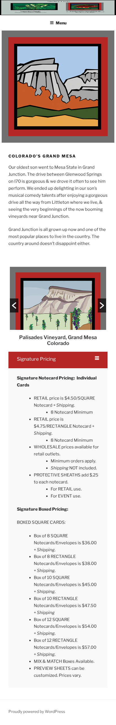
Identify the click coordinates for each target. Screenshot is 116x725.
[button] (14, 305)
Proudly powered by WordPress (36, 711)
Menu (61, 22)
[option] (58, 306)
